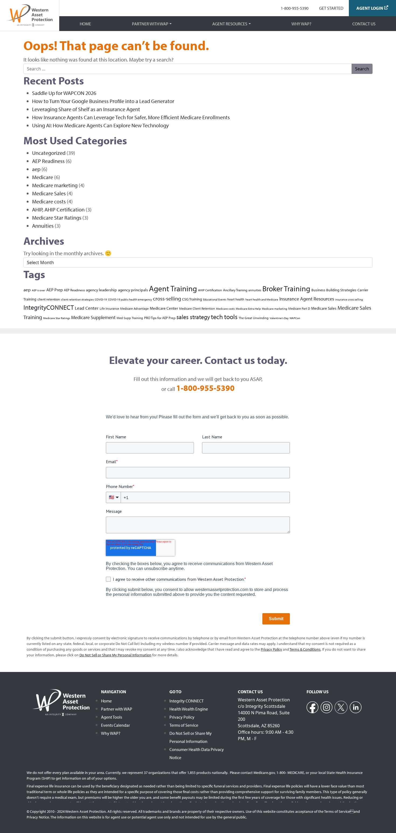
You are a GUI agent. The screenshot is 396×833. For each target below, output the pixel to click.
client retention (48, 299)
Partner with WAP (150, 23)
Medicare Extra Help (248, 308)
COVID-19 (101, 299)
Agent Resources (229, 23)
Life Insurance (109, 308)
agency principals (133, 289)
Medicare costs (49, 201)
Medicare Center (164, 308)
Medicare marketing (55, 185)
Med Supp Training (130, 318)
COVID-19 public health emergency (130, 299)
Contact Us (364, 23)
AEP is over (38, 290)
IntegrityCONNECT (48, 307)
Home (85, 23)
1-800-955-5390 (294, 8)
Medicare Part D (299, 308)
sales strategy (193, 317)
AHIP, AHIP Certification (58, 209)
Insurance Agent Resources (306, 299)
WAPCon (295, 318)
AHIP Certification (210, 290)
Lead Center (87, 308)
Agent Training (173, 288)
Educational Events (214, 299)
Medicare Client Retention (197, 308)
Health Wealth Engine (188, 709)
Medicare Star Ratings (56, 217)
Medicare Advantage (134, 308)
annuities (254, 290)
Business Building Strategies (333, 289)
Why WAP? (301, 23)
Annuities (43, 225)
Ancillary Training (235, 290)
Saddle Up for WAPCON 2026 (64, 93)
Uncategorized (48, 152)
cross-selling (167, 298)
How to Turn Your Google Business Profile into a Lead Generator (103, 101)
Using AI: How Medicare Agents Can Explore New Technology (100, 125)
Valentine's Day (279, 318)
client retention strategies (77, 299)
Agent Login (369, 8)
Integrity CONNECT (186, 701)
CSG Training (192, 299)
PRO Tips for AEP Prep (159, 317)
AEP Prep (54, 289)
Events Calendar (115, 725)
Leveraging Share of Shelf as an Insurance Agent (86, 109)
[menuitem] (294, 8)
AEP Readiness (48, 161)
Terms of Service (183, 725)
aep (36, 169)
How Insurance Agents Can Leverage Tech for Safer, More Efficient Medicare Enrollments (131, 117)
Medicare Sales (49, 193)
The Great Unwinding (254, 318)
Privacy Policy (181, 717)
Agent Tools (111, 717)
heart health (235, 299)
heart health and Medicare (261, 299)
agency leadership (101, 289)
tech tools (224, 317)
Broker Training (286, 288)
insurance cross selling (349, 299)
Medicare (42, 177)
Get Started (331, 8)
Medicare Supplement (93, 317)
